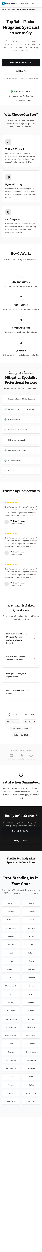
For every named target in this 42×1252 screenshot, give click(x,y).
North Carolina (10, 1035)
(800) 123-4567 (21, 840)
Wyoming (31, 1101)
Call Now (19, 71)
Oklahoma (31, 1043)
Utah (31, 1077)
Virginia (31, 1085)
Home (4, 9)
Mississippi (31, 994)
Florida (11, 936)
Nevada (31, 1011)
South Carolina (31, 1060)
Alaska (31, 903)
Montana (31, 1002)
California (11, 920)
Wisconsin (11, 1101)
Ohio (11, 1043)
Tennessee (31, 1068)
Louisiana (31, 969)
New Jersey (31, 1019)
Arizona (11, 911)
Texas (11, 1077)
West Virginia (31, 1093)
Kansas (31, 961)
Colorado (31, 920)
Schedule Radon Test (19, 62)
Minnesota (11, 994)
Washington (10, 1093)
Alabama (11, 903)
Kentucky (11, 9)
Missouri (11, 1002)
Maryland (31, 978)
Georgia (31, 936)
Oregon (11, 1052)
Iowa (11, 961)
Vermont (11, 1085)
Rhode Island (11, 1060)
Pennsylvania (31, 1052)
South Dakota (11, 1068)
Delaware (31, 928)
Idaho (31, 944)
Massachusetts (11, 986)
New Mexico (11, 1027)
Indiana (31, 953)
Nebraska (11, 1011)
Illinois (11, 953)
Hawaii (11, 944)
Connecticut (11, 928)
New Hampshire (11, 1019)
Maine (11, 978)
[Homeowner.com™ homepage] (9, 3)
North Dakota (31, 1035)
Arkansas (31, 911)
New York (31, 1027)
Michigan (31, 986)
